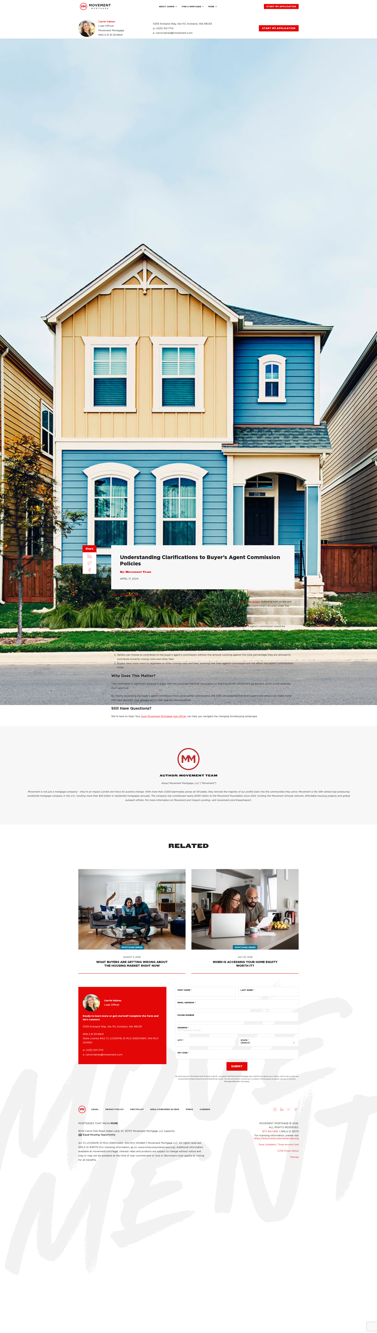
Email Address (185, 1003)
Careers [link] (205, 1109)
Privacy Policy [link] (114, 1109)
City (179, 1040)
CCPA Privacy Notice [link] (288, 1151)
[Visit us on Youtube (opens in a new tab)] (289, 1109)
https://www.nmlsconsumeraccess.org (276, 1138)
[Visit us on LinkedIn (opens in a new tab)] (282, 1109)
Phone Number (185, 1015)
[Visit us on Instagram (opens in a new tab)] (275, 1109)
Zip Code (182, 1053)
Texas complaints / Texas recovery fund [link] (278, 1144)
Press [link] (189, 1109)
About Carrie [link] (166, 6)
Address (182, 1028)
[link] (95, 6)
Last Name (247, 990)
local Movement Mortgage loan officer (163, 716)
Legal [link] (95, 1109)
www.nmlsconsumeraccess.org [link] (156, 1147)
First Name (183, 990)
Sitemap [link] (294, 1157)
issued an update (250, 601)
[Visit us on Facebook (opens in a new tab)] (295, 1109)
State (244, 1040)
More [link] (211, 6)
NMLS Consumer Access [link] (164, 1109)
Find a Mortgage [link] (191, 6)
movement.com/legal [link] (105, 1151)
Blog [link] (114, 594)
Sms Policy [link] (137, 1109)
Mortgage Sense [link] (130, 594)
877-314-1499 (270, 1131)
